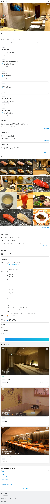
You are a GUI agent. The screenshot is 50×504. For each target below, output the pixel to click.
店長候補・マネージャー (7, 49)
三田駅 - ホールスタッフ (6, 479)
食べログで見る (45, 245)
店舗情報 (37, 42)
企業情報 (14, 498)
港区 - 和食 (4, 471)
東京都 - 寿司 (4, 476)
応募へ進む (27, 339)
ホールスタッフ (8, 379)
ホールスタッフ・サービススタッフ (10, 61)
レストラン (4, 474)
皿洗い (6, 421)
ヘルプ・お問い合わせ (4, 495)
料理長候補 (4, 73)
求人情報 (12, 42)
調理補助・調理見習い (7, 98)
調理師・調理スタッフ (7, 86)
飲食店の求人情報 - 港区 (6, 482)
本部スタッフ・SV (6, 110)
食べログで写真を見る (44, 227)
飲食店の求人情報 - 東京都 (7, 484)
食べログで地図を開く (13, 264)
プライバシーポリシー (8, 498)
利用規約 (2, 498)
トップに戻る (25, 488)
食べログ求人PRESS (4, 493)
